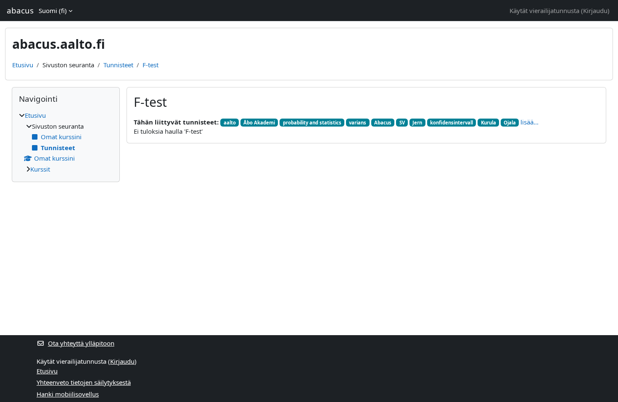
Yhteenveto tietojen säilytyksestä (84, 382)
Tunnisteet (118, 65)
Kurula (488, 122)
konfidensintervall (451, 122)
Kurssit (40, 169)
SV (402, 122)
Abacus (382, 122)
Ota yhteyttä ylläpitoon (81, 343)
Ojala (510, 122)
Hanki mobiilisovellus (68, 394)
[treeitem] (66, 142)
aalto (230, 122)
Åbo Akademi (259, 122)
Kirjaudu (595, 10)
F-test (150, 65)
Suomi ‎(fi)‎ (53, 10)
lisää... (529, 122)
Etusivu (22, 65)
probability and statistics (312, 122)
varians (357, 122)
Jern (417, 122)
